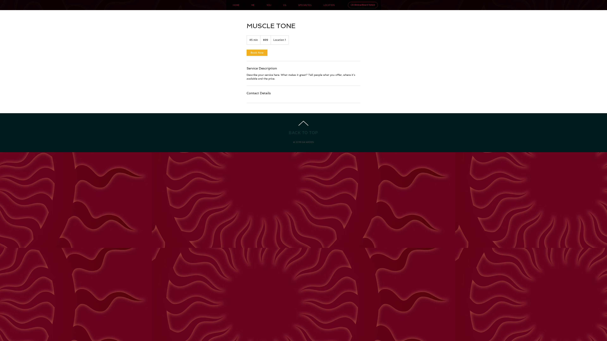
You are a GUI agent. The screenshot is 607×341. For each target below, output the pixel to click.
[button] (363, 5)
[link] (257, 53)
